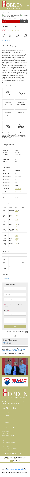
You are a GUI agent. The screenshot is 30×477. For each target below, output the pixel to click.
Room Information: (8, 204)
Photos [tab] (9, 41)
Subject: (6, 310)
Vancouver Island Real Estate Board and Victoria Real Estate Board (14, 350)
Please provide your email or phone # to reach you (13, 305)
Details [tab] (4, 41)
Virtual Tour (7, 278)
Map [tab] (13, 41)
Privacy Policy (7, 458)
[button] (3, 453)
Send (15, 326)
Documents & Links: (9, 274)
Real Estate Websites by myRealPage (18, 458)
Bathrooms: (6, 251)
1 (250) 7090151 (7, 342)
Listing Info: (6, 167)
